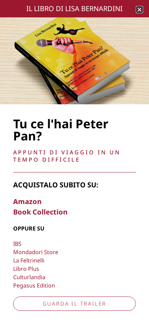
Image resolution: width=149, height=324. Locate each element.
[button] (139, 9)
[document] (74, 162)
